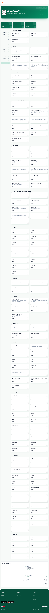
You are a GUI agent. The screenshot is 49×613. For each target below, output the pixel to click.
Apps (2, 598)
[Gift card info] (5, 20)
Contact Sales (19, 594)
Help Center (19, 595)
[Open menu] (47, 2)
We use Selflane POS (39, 8)
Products (2, 595)
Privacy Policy (32, 609)
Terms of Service (37, 609)
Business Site (3, 596)
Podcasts (34, 599)
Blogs (34, 598)
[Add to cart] (28, 35)
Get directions (29, 569)
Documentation (19, 596)
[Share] (44, 8)
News (34, 595)
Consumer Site (3, 594)
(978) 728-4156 (29, 573)
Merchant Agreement (44, 609)
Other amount (42, 24)
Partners (18, 598)
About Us (34, 594)
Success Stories (35, 596)
